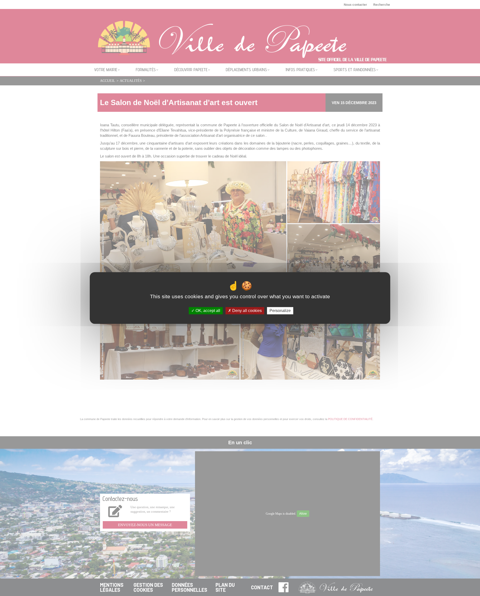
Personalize (280, 310)
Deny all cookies (246, 310)
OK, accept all (207, 310)
